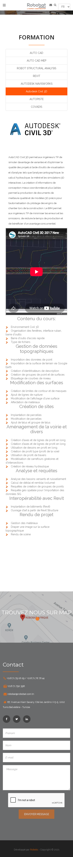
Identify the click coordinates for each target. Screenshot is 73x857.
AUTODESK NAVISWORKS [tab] (36, 83)
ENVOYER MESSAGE (36, 814)
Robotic (34, 849)
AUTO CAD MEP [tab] (36, 60)
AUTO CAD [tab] (36, 52)
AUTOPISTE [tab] (37, 99)
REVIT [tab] (36, 76)
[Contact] (51, 5)
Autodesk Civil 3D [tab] (36, 91)
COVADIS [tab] (36, 106)
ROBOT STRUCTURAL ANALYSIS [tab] (36, 68)
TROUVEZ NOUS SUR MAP (36, 612)
